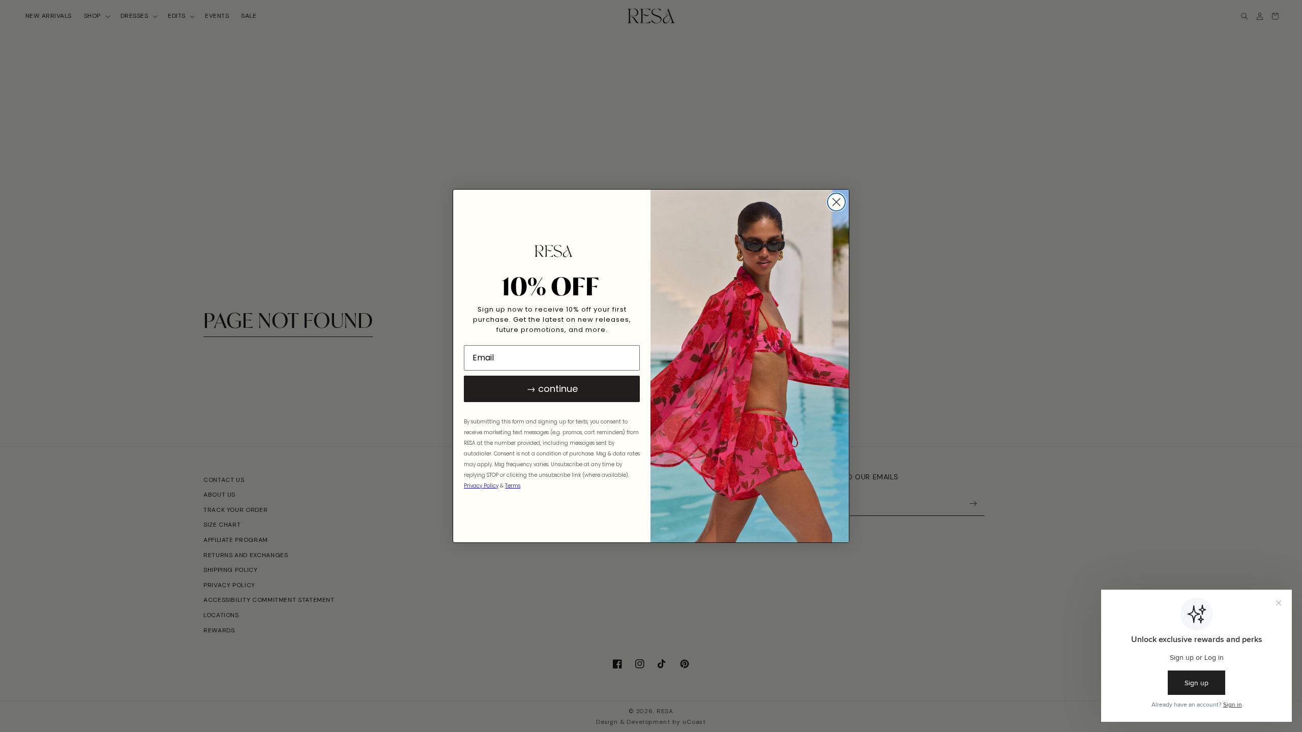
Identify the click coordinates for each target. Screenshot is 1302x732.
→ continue (552, 388)
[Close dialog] (836, 202)
